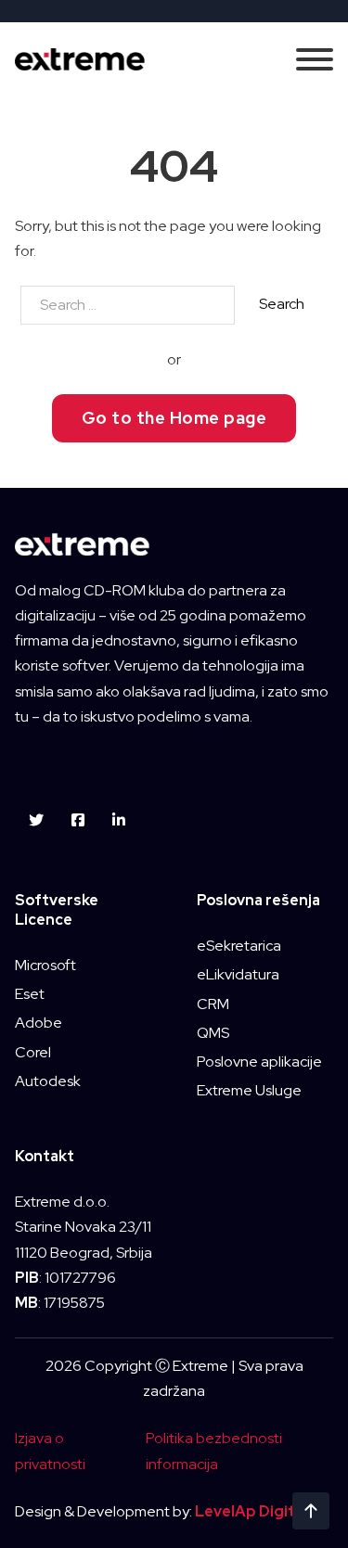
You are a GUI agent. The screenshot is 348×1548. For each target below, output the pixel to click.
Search (281, 303)
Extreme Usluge (249, 1090)
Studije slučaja (174, 884)
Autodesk (48, 1081)
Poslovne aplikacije (259, 1061)
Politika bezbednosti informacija (214, 1450)
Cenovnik (174, 994)
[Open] (314, 59)
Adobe (38, 1022)
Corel (33, 1052)
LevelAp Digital (251, 1511)
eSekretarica (239, 945)
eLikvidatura (238, 974)
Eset (30, 994)
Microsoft (45, 965)
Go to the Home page (174, 418)
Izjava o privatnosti (50, 1450)
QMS (213, 1033)
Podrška (174, 940)
